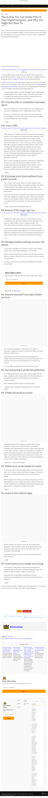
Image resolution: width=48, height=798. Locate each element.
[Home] (24, 0)
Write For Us (26, 704)
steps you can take (18, 79)
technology (27, 638)
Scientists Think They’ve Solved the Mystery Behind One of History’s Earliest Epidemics (18, 657)
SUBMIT (18, 703)
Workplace (4, 6)
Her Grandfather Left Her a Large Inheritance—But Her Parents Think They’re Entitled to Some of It (34, 714)
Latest (32, 701)
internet (16, 638)
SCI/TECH (6, 14)
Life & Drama (18, 6)
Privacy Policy (25, 701)
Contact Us (19, 707)
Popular (36, 701)
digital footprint (9, 638)
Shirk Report (24, 6)
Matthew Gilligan (4, 25)
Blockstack (18, 291)
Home (2, 14)
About (18, 700)
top (31, 638)
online (21, 638)
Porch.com (10, 82)
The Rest (29, 6)
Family (8, 6)
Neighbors (12, 6)
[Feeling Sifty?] (44, 793)
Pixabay (26, 215)
